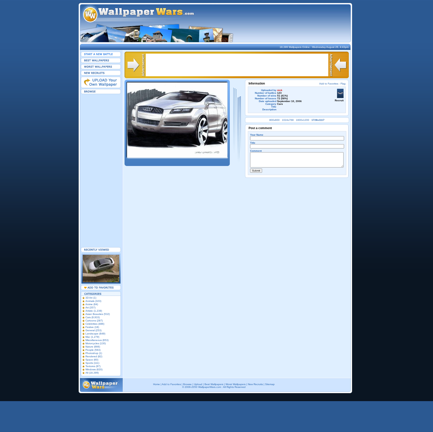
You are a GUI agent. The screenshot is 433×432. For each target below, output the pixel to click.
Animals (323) (93, 301)
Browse (187, 384)
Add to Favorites (328, 83)
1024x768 (288, 120)
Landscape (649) (95, 333)
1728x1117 (317, 120)
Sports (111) (92, 363)
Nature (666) (92, 346)
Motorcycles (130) (95, 343)
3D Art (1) (90, 297)
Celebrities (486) (94, 323)
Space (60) (91, 359)
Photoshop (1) (93, 353)
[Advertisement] (101, 170)
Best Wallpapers (213, 384)
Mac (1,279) (92, 336)
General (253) (93, 330)
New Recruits (255, 384)
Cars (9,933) (92, 317)
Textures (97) (92, 366)
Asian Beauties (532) (97, 314)
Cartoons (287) (94, 320)
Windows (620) (93, 369)
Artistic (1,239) (93, 310)
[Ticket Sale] (177, 156)
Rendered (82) (93, 356)
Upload (198, 384)
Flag (343, 83)
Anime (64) (91, 304)
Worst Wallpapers (236, 384)
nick (279, 90)
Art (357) (90, 307)
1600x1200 (302, 120)
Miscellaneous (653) (97, 340)
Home (156, 384)
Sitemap (270, 384)
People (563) (92, 350)
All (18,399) (92, 372)
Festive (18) (92, 327)
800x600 (274, 120)
